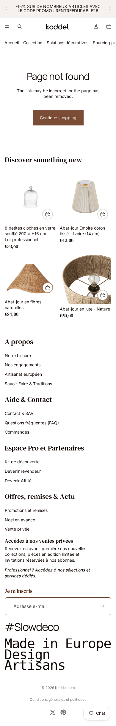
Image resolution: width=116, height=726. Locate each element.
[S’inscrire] (102, 606)
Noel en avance (20, 519)
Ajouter (52, 213)
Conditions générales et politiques (58, 699)
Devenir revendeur (23, 471)
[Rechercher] (19, 26)
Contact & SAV (19, 413)
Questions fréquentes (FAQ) (32, 422)
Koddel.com (65, 687)
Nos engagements (22, 364)
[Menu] (7, 26)
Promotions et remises (26, 510)
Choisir (107, 213)
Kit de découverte (22, 461)
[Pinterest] (63, 712)
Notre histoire (18, 355)
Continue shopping (58, 117)
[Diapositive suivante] (109, 8)
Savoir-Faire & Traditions (28, 383)
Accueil (11, 42)
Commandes (17, 431)
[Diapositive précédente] (6, 8)
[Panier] (108, 26)
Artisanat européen (23, 374)
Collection (32, 42)
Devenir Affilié (18, 480)
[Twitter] (52, 712)
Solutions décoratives (67, 42)
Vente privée (17, 528)
